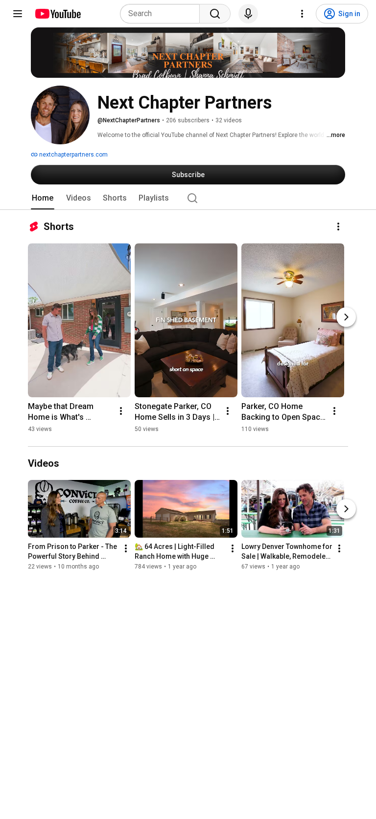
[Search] (215, 13)
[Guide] (18, 14)
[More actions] (338, 226)
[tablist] (188, 198)
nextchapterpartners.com (73, 154)
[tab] (42, 198)
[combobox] (162, 14)
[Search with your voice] (248, 13)
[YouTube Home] (57, 13)
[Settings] (302, 14)
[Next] (346, 317)
